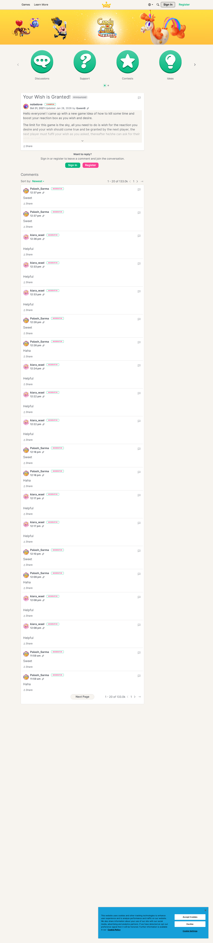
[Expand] (82, 141)
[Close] (205, 910)
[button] (26, 106)
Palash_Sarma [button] (39, 188)
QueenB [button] (80, 108)
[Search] (158, 4)
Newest (37, 181)
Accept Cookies (190, 917)
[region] (153, 922)
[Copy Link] (88, 108)
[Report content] (139, 97)
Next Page (82, 696)
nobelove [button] (36, 104)
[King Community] (106, 5)
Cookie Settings (190, 931)
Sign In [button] (72, 165)
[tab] (104, 85)
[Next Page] (137, 181)
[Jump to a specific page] (142, 181)
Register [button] (90, 165)
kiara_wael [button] (37, 235)
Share (27, 146)
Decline (189, 924)
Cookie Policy (114, 930)
